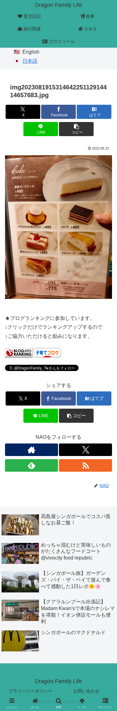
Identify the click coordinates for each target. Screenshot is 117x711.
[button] (76, 129)
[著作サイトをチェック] (31, 449)
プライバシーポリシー (30, 690)
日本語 (29, 61)
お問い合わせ (86, 690)
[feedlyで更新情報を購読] (31, 465)
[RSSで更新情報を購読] (85, 465)
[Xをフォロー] (85, 449)
